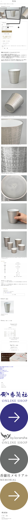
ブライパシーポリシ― (3, 385)
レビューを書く (14, 294)
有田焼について (2, 373)
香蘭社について (2, 372)
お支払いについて (3, 355)
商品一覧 (1, 366)
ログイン (8, 292)
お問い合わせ (2, 378)
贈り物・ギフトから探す (10, 366)
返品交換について (3, 353)
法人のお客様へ (2, 377)
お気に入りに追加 (6, 33)
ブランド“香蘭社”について (3, 370)
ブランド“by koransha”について (4, 371)
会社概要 (2, 382)
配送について (2, 351)
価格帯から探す (5, 366)
